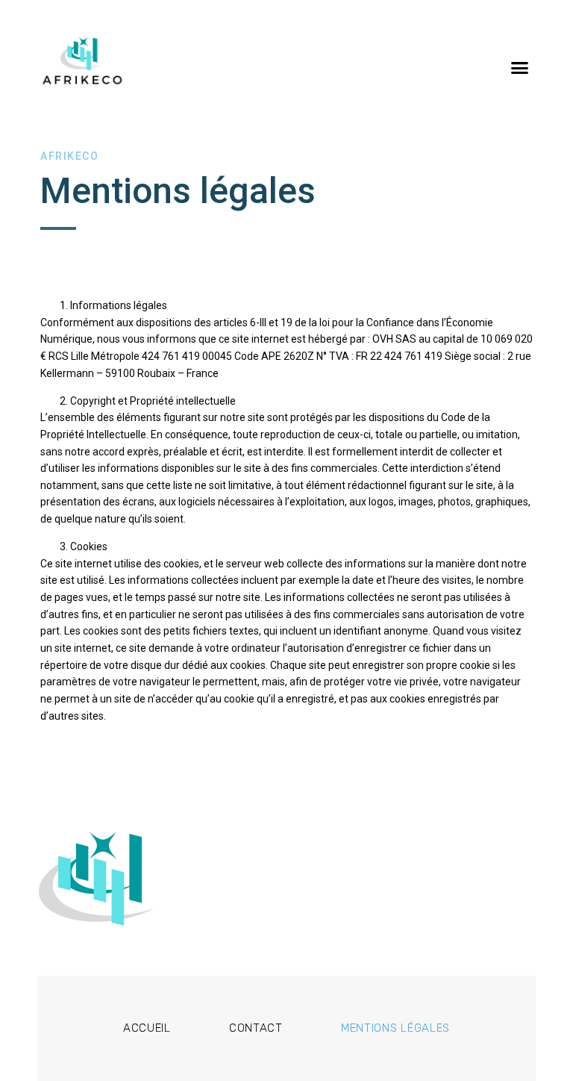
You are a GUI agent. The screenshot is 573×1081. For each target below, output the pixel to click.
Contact (256, 1028)
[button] (519, 67)
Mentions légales (395, 1028)
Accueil (147, 1028)
